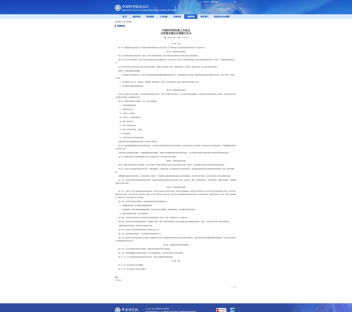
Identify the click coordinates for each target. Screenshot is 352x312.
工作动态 (164, 16)
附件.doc (118, 280)
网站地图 (206, 2)
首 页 (124, 16)
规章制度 (191, 16)
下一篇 (234, 287)
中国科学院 (214, 2)
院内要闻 (150, 16)
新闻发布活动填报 (222, 16)
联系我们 (204, 16)
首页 (123, 22)
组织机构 (136, 16)
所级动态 (177, 16)
